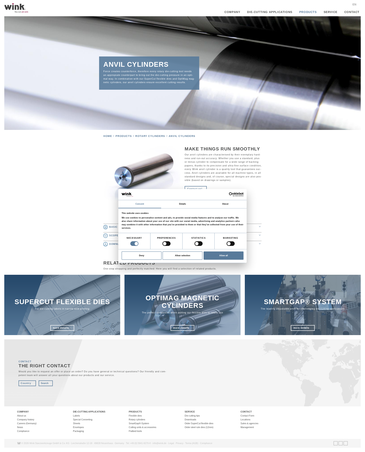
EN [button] (354, 4)
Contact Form (247, 415)
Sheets (76, 423)
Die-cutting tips (192, 415)
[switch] (166, 243)
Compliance (23, 431)
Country (26, 383)
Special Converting (82, 419)
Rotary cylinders (150, 136)
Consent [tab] (139, 204)
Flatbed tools (135, 431)
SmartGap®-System (139, 423)
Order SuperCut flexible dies (199, 423)
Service (330, 12)
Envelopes (78, 427)
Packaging (78, 431)
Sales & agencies (249, 423)
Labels (76, 415)
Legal (171, 443)
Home (107, 136)
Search (44, 383)
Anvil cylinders (182, 136)
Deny (141, 255)
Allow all (223, 255)
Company (232, 12)
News (20, 427)
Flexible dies (135, 415)
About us (21, 415)
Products (308, 12)
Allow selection (182, 255)
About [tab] (225, 204)
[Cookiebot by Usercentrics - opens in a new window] (231, 194)
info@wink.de (159, 443)
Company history (25, 419)
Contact (351, 12)
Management (247, 427)
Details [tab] (182, 204)
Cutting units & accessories (142, 427)
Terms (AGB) (191, 443)
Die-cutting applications (269, 12)
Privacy (179, 443)
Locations (245, 419)
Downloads (190, 419)
